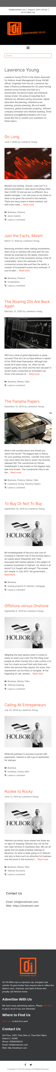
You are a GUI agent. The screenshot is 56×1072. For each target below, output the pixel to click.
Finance (21, 212)
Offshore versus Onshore (26, 606)
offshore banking (16, 685)
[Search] (49, 56)
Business (12, 212)
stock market (14, 216)
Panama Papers (32, 483)
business (12, 771)
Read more (28, 204)
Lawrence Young (16, 483)
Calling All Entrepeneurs (25, 705)
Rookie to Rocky (18, 791)
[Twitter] (30, 1064)
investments (13, 282)
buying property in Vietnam (21, 586)
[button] (28, 47)
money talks (23, 771)
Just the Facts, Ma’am (23, 235)
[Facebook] (25, 1064)
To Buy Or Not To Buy (23, 503)
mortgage (40, 586)
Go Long (11, 136)
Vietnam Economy (16, 870)
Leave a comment (16, 219)
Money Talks (23, 381)
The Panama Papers (22, 401)
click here (47, 1005)
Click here (7, 1021)
